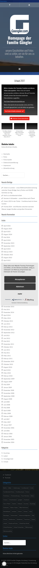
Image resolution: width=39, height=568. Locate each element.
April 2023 (7, 249)
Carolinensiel (24, 488)
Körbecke (6, 507)
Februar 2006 (8, 433)
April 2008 (7, 410)
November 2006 (9, 428)
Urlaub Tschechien (19, 527)
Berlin (5, 488)
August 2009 (8, 381)
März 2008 (7, 413)
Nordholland (6, 511)
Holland (20, 503)
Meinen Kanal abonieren (20, 118)
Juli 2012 (7, 335)
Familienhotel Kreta (8, 492)
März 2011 (7, 356)
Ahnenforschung (8, 168)
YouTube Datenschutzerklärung (14, 101)
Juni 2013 (7, 324)
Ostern (20, 511)
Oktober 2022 (8, 254)
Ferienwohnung (15, 496)
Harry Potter (6, 503)
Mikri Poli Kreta (24, 507)
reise (30, 511)
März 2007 (7, 422)
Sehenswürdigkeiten (24, 515)
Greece (5, 500)
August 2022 (8, 257)
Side (33, 515)
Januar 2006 (8, 436)
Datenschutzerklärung (10, 162)
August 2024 (8, 234)
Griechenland (12, 500)
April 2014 (7, 315)
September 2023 (9, 246)
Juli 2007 (7, 419)
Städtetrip (19, 519)
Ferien (27, 492)
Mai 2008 (7, 407)
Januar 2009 (8, 387)
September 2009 (9, 379)
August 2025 (8, 228)
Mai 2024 (7, 237)
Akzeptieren (20, 279)
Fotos (5, 157)
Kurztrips (7, 453)
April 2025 (7, 231)
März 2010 (7, 373)
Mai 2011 (7, 353)
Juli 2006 (7, 431)
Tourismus (27, 519)
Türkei (33, 519)
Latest (6, 456)
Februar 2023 (8, 252)
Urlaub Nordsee (7, 527)
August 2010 (8, 367)
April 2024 (7, 240)
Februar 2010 (8, 376)
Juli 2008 (7, 402)
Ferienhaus (6, 496)
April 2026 (7, 226)
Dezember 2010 (9, 361)
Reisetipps (6, 515)
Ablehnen (20, 287)
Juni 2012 (7, 338)
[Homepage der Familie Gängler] (19, 24)
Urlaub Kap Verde (24, 523)
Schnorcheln (14, 515)
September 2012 (9, 332)
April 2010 (7, 370)
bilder (9, 488)
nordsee (14, 511)
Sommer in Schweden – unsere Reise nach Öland (19, 198)
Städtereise (12, 519)
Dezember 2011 (9, 344)
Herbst (14, 503)
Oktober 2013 (8, 321)
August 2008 (8, 399)
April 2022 (7, 260)
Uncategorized (8, 459)
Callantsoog (16, 488)
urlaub (5, 523)
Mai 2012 (7, 341)
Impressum (7, 165)
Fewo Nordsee (25, 496)
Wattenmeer (28, 527)
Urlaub (6, 462)
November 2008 (9, 393)
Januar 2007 (8, 425)
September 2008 (9, 396)
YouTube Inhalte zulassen (13, 111)
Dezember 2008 (9, 390)
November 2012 (9, 330)
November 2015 (9, 306)
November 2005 (9, 439)
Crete (31, 488)
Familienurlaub (20, 492)
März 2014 (7, 318)
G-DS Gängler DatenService (21, 563)
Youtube (7, 478)
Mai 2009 (7, 384)
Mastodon (3, 1)
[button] (7, 131)
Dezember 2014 (9, 312)
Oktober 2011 (8, 347)
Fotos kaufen (7, 159)
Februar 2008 (8, 416)
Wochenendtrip (7, 531)
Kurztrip (26, 503)
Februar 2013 (8, 327)
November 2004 (9, 442)
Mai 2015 (7, 309)
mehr (20, 294)
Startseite (6, 154)
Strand (5, 519)
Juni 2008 (7, 405)
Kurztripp (32, 503)
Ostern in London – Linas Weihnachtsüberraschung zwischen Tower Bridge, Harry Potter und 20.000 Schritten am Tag (19, 190)
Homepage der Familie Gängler (19, 40)
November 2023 (9, 243)
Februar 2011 (8, 358)
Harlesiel (26, 500)
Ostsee (25, 511)
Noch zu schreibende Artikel (13, 195)
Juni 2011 (7, 350)
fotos (32, 496)
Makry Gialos (14, 507)
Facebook (8, 475)
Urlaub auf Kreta (13, 523)
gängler (20, 500)
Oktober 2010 (8, 364)
